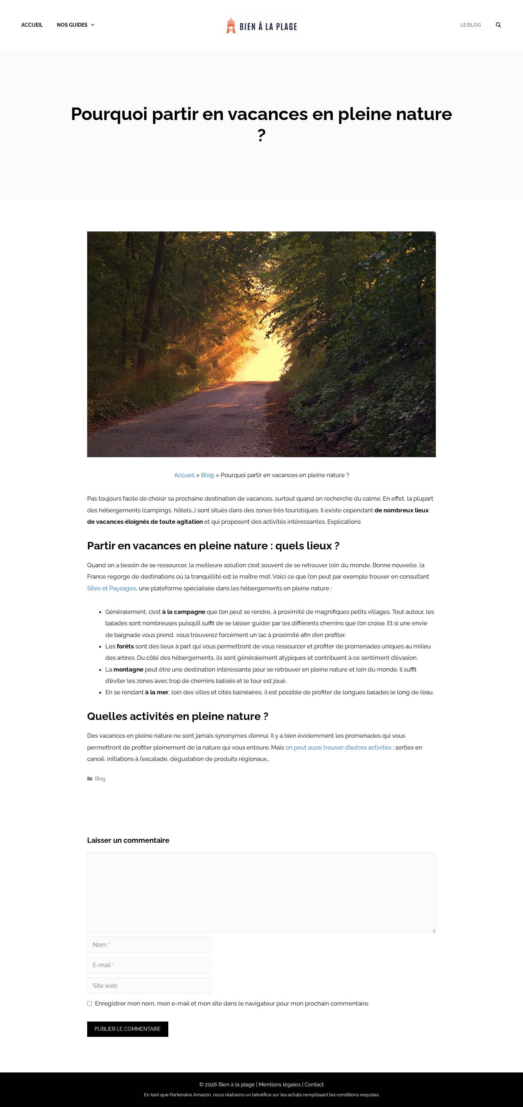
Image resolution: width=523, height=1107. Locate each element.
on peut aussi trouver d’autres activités (338, 747)
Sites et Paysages (111, 588)
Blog (207, 475)
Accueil (32, 25)
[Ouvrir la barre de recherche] (498, 25)
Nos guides (72, 25)
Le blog (470, 25)
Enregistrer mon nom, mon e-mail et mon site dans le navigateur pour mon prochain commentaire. (232, 1003)
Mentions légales (280, 1084)
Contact (314, 1084)
